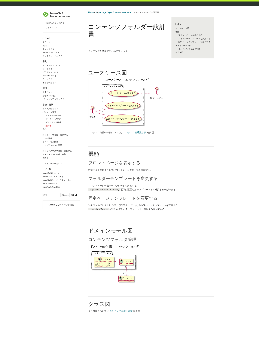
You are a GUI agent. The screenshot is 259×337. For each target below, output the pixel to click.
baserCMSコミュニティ (53, 176)
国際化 (45, 158)
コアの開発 (47, 138)
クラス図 (179, 52)
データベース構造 (53, 119)
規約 (44, 129)
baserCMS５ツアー (51, 52)
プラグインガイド (50, 72)
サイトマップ (51, 27)
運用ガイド (47, 92)
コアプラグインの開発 (52, 145)
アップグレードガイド (52, 56)
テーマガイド (48, 69)
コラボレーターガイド (52, 163)
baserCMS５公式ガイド (56, 23)
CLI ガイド (47, 79)
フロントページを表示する (190, 35)
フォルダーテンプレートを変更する (194, 38)
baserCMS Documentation (60, 15)
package (102, 12)
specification (114, 12)
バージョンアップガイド (53, 99)
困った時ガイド (49, 83)
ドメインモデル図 (183, 45)
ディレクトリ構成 (53, 122)
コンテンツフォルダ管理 (189, 49)
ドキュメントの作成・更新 (54, 154)
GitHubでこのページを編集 (61, 204)
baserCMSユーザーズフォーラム (57, 180)
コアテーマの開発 (50, 142)
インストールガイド (51, 65)
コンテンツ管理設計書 (134, 132)
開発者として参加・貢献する (55, 135)
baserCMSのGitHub (51, 187)
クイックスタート (50, 49)
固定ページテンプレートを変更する (194, 42)
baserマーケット (50, 183)
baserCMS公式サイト (52, 173)
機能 (44, 46)
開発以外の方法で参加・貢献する (57, 151)
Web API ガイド (50, 76)
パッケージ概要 (49, 112)
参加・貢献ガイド (50, 108)
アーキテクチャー (53, 115)
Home (91, 12)
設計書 (48, 126)
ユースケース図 (182, 28)
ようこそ (46, 42)
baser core (126, 12)
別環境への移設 (49, 96)
